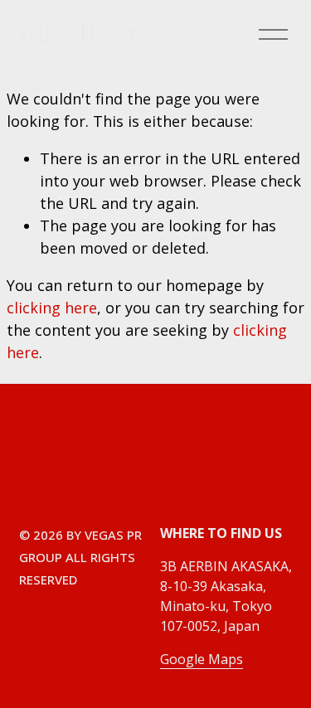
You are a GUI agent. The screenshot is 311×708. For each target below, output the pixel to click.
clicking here (52, 308)
